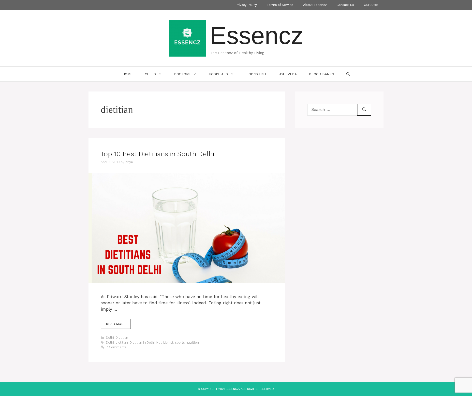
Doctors (182, 74)
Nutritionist (164, 342)
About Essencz (315, 5)
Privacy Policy (246, 5)
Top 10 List (256, 74)
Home (127, 74)
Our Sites (371, 5)
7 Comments (116, 347)
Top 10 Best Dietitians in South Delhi (157, 154)
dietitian (122, 342)
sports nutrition (187, 342)
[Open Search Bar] (348, 74)
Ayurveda (288, 74)
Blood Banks (321, 74)
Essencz (256, 35)
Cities (150, 74)
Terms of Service (280, 5)
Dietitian (122, 337)
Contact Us (345, 5)
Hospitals (218, 74)
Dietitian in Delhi (142, 342)
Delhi (110, 337)
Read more (116, 324)
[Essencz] (187, 37)
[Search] (364, 110)
